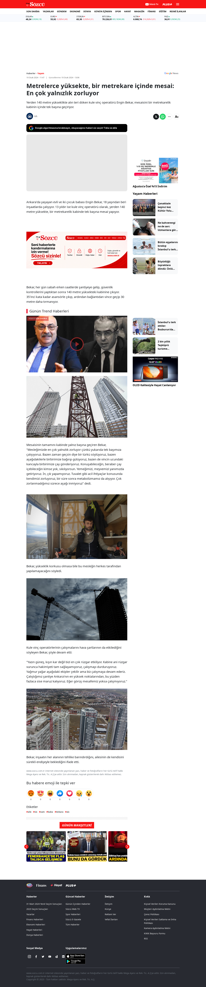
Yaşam (40, 73)
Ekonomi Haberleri (35, 924)
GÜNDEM (62, 11)
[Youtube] (50, 957)
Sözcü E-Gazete (73, 919)
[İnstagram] (29, 957)
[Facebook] (36, 957)
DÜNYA (87, 11)
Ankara (59, 811)
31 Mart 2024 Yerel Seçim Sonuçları (44, 903)
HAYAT (127, 11)
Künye (108, 909)
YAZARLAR (48, 11)
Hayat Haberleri (34, 929)
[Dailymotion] (57, 957)
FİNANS (152, 11)
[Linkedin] (63, 957)
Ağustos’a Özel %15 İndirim (150, 186)
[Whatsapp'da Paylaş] (163, 117)
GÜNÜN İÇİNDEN (103, 11)
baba (50, 811)
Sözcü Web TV (73, 909)
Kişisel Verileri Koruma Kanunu (160, 903)
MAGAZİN (139, 11)
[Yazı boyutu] (177, 117)
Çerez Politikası (151, 914)
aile (29, 811)
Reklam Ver (110, 914)
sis (36, 811)
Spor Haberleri (73, 914)
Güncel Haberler (75, 896)
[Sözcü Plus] (71, 885)
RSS (146, 938)
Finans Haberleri (34, 919)
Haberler (31, 896)
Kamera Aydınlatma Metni (157, 928)
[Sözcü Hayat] (56, 885)
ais (68, 811)
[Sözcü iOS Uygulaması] (76, 956)
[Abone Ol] (171, 73)
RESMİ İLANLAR (178, 11)
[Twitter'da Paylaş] (156, 117)
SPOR (118, 11)
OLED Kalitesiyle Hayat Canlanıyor (154, 385)
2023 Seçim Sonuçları (37, 909)
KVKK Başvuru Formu (154, 933)
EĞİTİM (162, 11)
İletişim (108, 903)
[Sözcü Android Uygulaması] (76, 961)
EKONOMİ (75, 11)
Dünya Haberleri (34, 934)
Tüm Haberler (72, 924)
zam (42, 811)
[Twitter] (43, 957)
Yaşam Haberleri (145, 194)
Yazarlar (30, 914)
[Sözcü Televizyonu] (29, 885)
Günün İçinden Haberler (78, 903)
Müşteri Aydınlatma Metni (157, 909)
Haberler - (31, 73)
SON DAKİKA (33, 11)
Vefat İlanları (111, 919)
